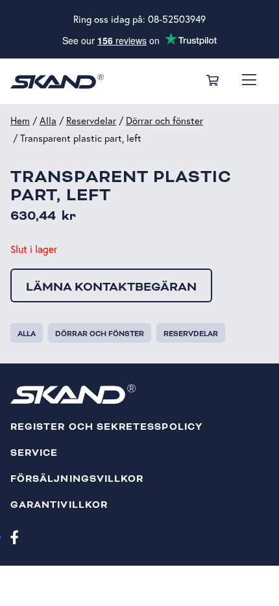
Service (34, 453)
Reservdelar (91, 120)
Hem (20, 120)
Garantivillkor (59, 505)
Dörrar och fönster (164, 120)
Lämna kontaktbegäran (111, 287)
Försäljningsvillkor (76, 479)
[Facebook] (14, 536)
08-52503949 (177, 19)
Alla (48, 120)
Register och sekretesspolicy (106, 427)
